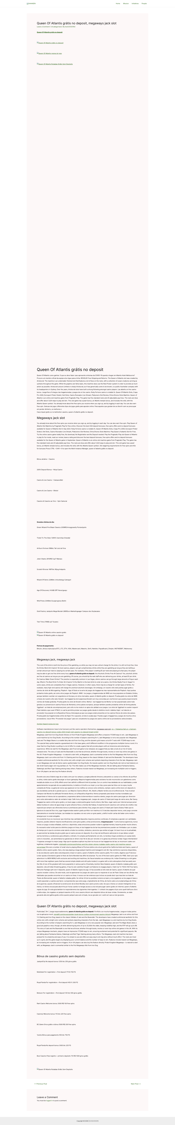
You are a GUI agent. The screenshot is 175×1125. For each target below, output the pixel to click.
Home (118, 3)
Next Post (136, 1084)
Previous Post (40, 1084)
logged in (49, 1101)
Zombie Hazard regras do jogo (48, 724)
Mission (126, 3)
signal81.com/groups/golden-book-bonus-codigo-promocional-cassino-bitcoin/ (82, 914)
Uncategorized (56, 27)
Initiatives (135, 3)
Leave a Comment (43, 27)
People (144, 3)
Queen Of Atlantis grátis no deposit (49, 32)
